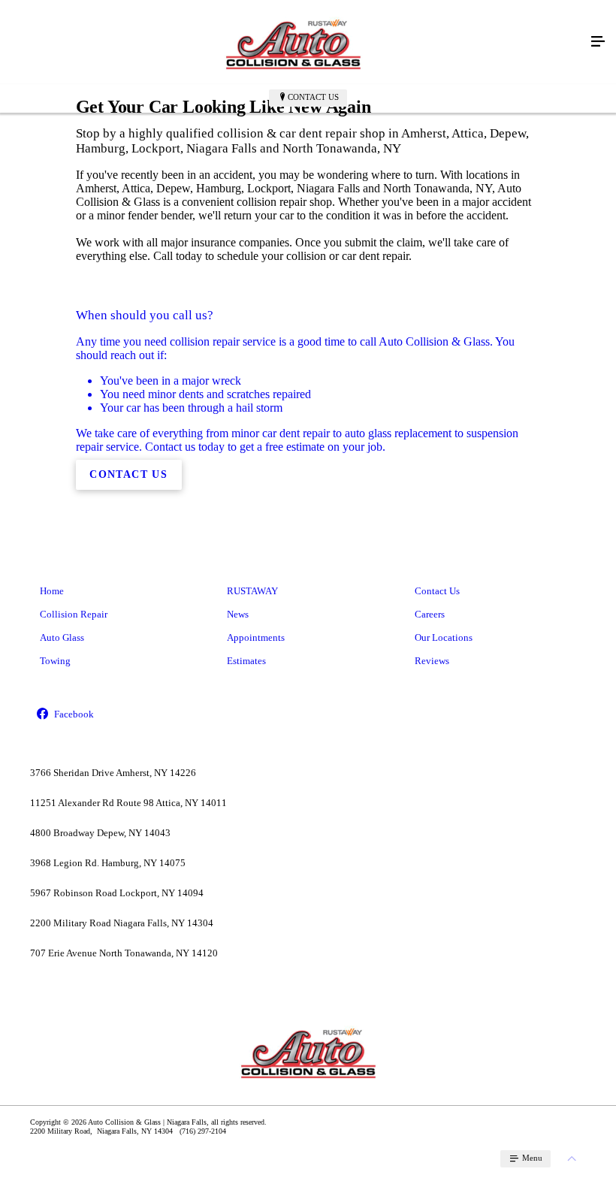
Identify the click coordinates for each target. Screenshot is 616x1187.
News (238, 614)
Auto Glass (62, 637)
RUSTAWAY (252, 591)
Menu (531, 1157)
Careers (430, 614)
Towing (55, 660)
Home (52, 591)
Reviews (432, 660)
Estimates (246, 660)
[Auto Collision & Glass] (293, 42)
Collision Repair (73, 614)
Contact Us (313, 96)
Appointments (256, 637)
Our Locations (444, 637)
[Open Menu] (598, 42)
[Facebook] (120, 714)
